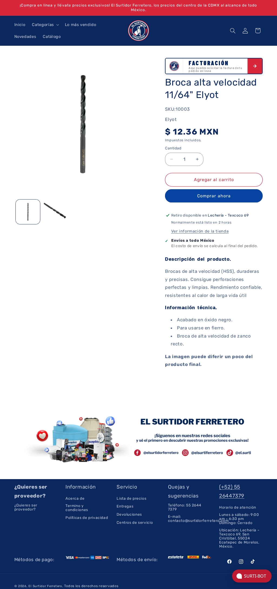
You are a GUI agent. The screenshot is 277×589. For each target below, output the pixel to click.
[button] (45, 25)
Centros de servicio (135, 522)
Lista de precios (131, 498)
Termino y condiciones (76, 507)
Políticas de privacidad (86, 517)
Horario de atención (237, 507)
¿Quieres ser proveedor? (26, 507)
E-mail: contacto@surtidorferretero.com (198, 518)
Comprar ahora (214, 195)
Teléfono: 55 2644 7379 (184, 507)
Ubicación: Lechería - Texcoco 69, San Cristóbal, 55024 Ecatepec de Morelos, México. (239, 538)
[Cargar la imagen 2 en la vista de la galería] (55, 211)
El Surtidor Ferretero (45, 586)
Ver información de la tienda (200, 231)
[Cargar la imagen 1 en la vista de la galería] (28, 211)
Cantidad (173, 148)
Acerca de (75, 498)
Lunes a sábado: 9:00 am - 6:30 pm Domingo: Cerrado (239, 518)
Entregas (125, 506)
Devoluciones (129, 514)
